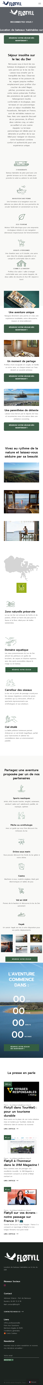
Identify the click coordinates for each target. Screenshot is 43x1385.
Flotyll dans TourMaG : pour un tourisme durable (20, 1111)
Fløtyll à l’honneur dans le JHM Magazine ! (21, 1163)
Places (6, 1105)
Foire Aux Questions (11, 1325)
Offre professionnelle (12, 1323)
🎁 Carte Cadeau (10, 1333)
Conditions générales (12, 1331)
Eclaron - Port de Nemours (21, 1298)
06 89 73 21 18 (16, 1301)
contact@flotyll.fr (14, 1304)
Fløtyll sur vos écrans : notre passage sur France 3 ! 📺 (20, 1216)
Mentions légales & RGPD (13, 1328)
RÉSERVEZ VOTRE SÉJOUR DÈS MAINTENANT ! (21, 39)
